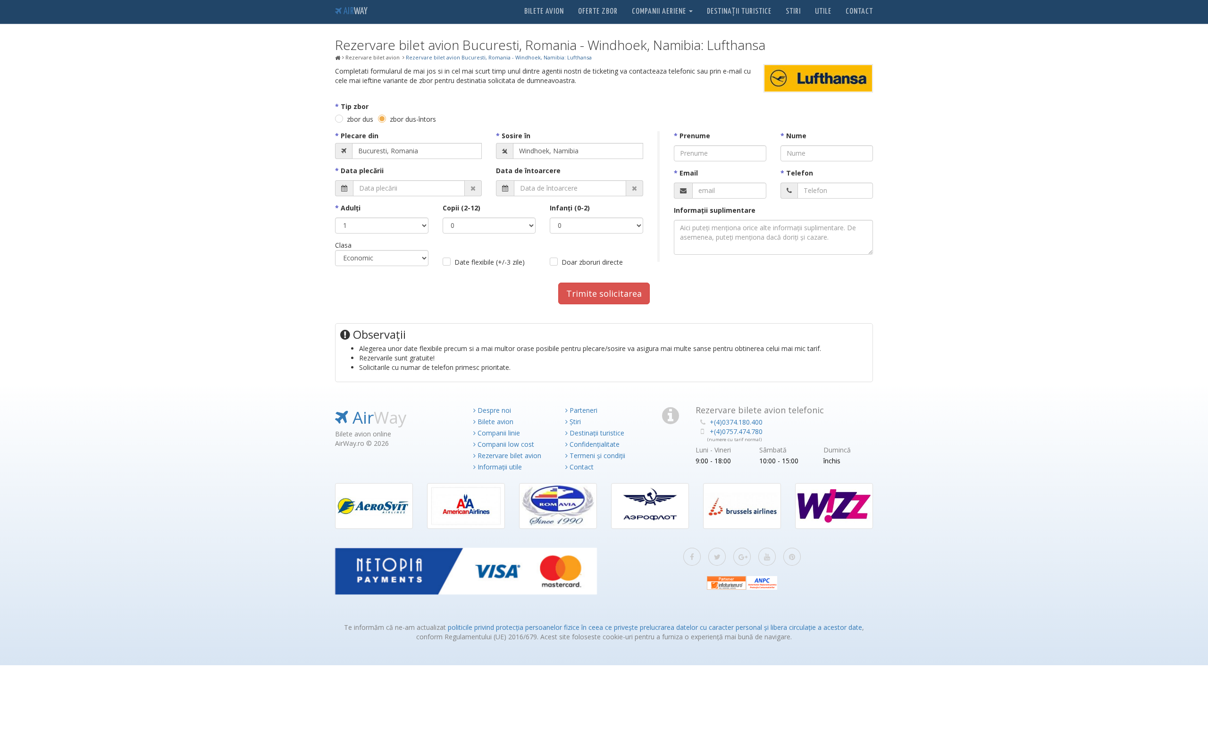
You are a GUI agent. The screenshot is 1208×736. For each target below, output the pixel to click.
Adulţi (351, 207)
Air (355, 11)
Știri (574, 421)
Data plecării (362, 170)
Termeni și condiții (596, 455)
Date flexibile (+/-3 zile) (489, 262)
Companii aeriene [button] (660, 12)
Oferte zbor (598, 12)
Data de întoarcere (528, 170)
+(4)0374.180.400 (736, 422)
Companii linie (498, 432)
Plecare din (359, 135)
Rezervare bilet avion (508, 455)
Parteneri (582, 410)
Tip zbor (355, 106)
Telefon (799, 172)
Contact (859, 12)
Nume (796, 135)
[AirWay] (338, 58)
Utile (823, 12)
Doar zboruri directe (592, 262)
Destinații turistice (739, 12)
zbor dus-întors (413, 119)
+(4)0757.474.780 (736, 431)
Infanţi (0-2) (570, 207)
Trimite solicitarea (604, 293)
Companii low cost (505, 444)
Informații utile (499, 466)
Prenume (695, 135)
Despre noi (493, 410)
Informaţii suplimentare (714, 210)
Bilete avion (544, 12)
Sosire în (516, 135)
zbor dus (360, 119)
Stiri (793, 12)
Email (689, 172)
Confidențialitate (594, 444)
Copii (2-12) (461, 207)
